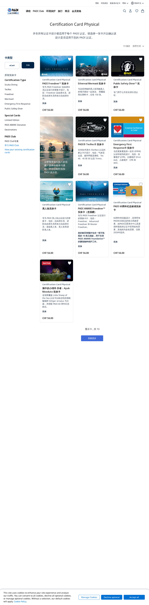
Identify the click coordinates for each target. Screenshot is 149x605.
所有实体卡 (10, 75)
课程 (28, 11)
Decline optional (112, 597)
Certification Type (15, 80)
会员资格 (76, 11)
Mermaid (9, 99)
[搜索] (124, 11)
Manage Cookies (89, 597)
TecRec (8, 89)
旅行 (60, 11)
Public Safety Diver (14, 108)
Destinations (11, 129)
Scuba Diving (11, 84)
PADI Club (38, 11)
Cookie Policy (20, 601)
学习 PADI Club (12, 145)
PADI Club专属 (11, 141)
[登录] (131, 11)
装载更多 (92, 338)
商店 (67, 11)
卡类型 (9, 57)
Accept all (134, 597)
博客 (97, 3)
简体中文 (136, 3)
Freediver (9, 94)
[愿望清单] (137, 11)
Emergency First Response (17, 103)
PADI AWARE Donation (15, 124)
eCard (12, 65)
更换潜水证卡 (115, 3)
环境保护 (51, 11)
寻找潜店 (104, 3)
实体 (28, 65)
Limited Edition (12, 120)
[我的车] (142, 11)
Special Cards (12, 115)
